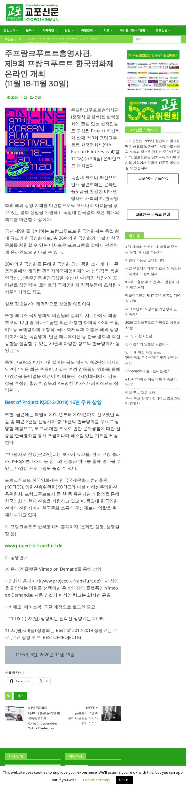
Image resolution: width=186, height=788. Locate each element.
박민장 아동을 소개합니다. (145, 260)
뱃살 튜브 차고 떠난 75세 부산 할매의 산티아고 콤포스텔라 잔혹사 (152, 398)
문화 (29, 30)
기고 (106, 30)
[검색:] (157, 39)
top (20, 696)
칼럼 (67, 30)
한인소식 (9, 30)
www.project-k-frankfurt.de (33, 545)
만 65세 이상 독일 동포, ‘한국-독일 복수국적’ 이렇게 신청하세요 (151, 357)
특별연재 (87, 30)
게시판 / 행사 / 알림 (132, 30)
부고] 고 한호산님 (138, 335)
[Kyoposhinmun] (93, 22)
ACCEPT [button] (124, 780)
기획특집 (48, 30)
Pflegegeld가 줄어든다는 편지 (148, 371)
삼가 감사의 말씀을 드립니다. (147, 344)
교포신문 (161, 30)
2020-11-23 (19, 97)
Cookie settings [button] (96, 779)
